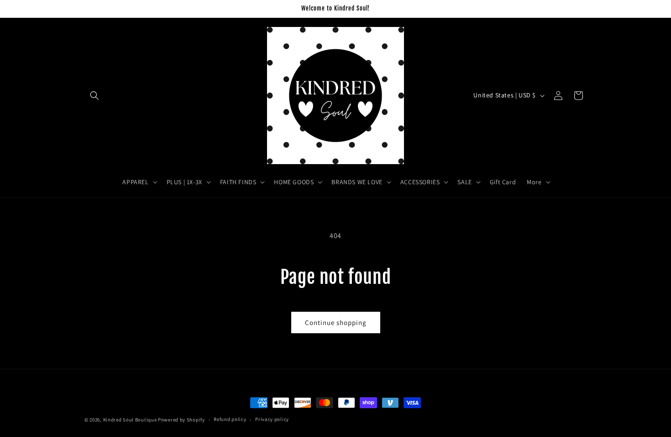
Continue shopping (336, 322)
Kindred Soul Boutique (130, 419)
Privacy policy (272, 419)
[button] (94, 95)
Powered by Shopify (181, 419)
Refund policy (230, 419)
